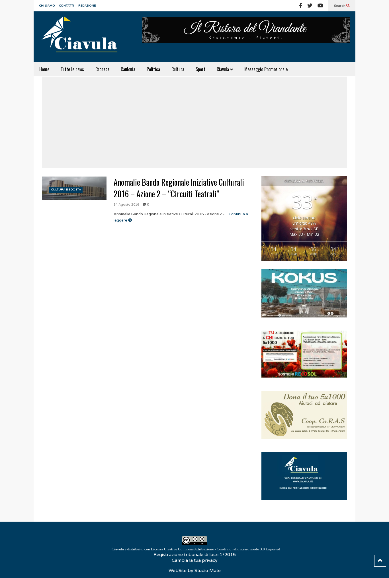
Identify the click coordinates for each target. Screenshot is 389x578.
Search (340, 6)
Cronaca (102, 69)
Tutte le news (72, 69)
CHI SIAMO (47, 5)
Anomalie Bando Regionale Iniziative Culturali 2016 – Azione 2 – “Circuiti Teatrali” (179, 188)
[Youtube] (320, 5)
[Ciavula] (82, 36)
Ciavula (223, 69)
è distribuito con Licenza (196, 549)
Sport (200, 69)
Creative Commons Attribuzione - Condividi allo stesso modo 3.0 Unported (222, 549)
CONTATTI (66, 5)
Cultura (177, 69)
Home (44, 69)
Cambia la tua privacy (195, 560)
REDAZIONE (87, 5)
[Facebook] (300, 5)
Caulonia (128, 69)
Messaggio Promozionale (266, 69)
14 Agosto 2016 (126, 204)
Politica (153, 69)
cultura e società (66, 189)
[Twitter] (309, 5)
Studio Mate (208, 570)
